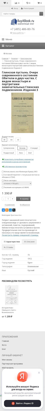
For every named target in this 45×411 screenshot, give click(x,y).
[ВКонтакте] (3, 210)
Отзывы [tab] (9, 247)
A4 (11, 140)
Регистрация (29, 8)
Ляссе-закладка (10, 180)
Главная (5, 341)
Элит (30, 153)
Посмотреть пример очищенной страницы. (20, 235)
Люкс (21, 153)
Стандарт (34, 148)
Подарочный (9, 153)
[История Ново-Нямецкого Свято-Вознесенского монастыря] (12, 295)
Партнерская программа (12, 363)
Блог (4, 349)
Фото (4, 345)
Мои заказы (7, 359)
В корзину (24, 199)
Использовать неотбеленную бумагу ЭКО (20, 171)
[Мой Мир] (10, 210)
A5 (4, 140)
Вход (16, 8)
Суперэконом (9, 148)
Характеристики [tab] (13, 241)
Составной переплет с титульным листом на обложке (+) (20, 176)
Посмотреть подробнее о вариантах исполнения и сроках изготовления (18, 160)
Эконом (22, 148)
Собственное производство (15, 166)
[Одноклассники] (6, 210)
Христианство (16, 215)
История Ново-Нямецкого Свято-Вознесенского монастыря (9, 310)
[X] (13, 210)
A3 (18, 140)
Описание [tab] (30, 241)
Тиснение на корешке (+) (16, 187)
